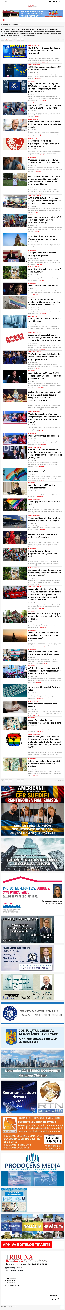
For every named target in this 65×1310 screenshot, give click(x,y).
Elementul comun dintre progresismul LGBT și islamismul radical (43, 553)
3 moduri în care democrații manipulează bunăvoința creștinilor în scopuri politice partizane (44, 302)
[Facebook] (56, 1)
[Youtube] (50, 1)
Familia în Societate (33, 266)
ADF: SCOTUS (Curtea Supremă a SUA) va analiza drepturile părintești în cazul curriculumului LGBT (44, 201)
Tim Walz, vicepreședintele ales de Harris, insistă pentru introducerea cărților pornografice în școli (44, 357)
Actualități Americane (34, 102)
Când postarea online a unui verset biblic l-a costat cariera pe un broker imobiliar (44, 124)
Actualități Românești (34, 64)
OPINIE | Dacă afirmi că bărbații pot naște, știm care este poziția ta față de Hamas (44, 616)
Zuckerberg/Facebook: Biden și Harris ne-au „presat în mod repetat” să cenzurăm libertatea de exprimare (45, 337)
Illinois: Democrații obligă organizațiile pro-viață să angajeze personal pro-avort (43, 143)
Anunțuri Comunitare (34, 45)
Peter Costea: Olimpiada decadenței (44, 436)
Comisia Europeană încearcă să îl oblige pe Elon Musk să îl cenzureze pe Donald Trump (44, 376)
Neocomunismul (32, 81)
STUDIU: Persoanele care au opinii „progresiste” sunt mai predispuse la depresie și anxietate (44, 671)
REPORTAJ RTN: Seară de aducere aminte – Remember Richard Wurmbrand (44, 50)
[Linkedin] (54, 1)
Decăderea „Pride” (36, 471)
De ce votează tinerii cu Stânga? (43, 285)
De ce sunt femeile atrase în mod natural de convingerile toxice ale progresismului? (43, 635)
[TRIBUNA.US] (32, 6)
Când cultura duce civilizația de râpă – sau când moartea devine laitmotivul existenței (44, 220)
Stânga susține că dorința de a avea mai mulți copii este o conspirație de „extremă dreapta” (44, 573)
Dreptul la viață (32, 138)
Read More (45, 62)
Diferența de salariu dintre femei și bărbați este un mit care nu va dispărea (44, 764)
